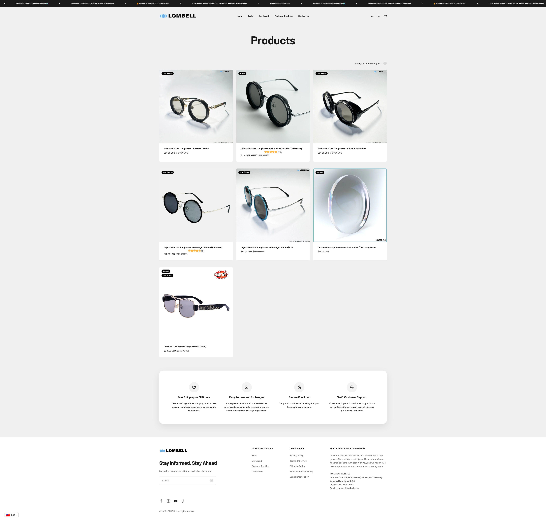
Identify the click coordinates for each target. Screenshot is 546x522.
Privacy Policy (296, 455)
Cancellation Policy (299, 476)
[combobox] (11, 515)
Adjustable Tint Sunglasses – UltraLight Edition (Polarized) (193, 247)
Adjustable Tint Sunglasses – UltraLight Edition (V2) (267, 247)
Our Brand (264, 16)
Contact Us (303, 16)
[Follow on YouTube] (176, 501)
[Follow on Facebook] (161, 501)
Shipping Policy (297, 466)
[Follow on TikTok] (183, 501)
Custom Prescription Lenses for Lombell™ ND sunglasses (347, 247)
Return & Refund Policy (301, 471)
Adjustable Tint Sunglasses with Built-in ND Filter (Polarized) (271, 148)
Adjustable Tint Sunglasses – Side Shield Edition (342, 148)
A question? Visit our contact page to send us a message (59, 3)
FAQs (250, 16)
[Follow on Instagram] (168, 501)
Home (239, 16)
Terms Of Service (298, 460)
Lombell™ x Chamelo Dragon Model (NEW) (185, 346)
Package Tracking (284, 16)
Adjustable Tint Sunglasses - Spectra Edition (186, 148)
